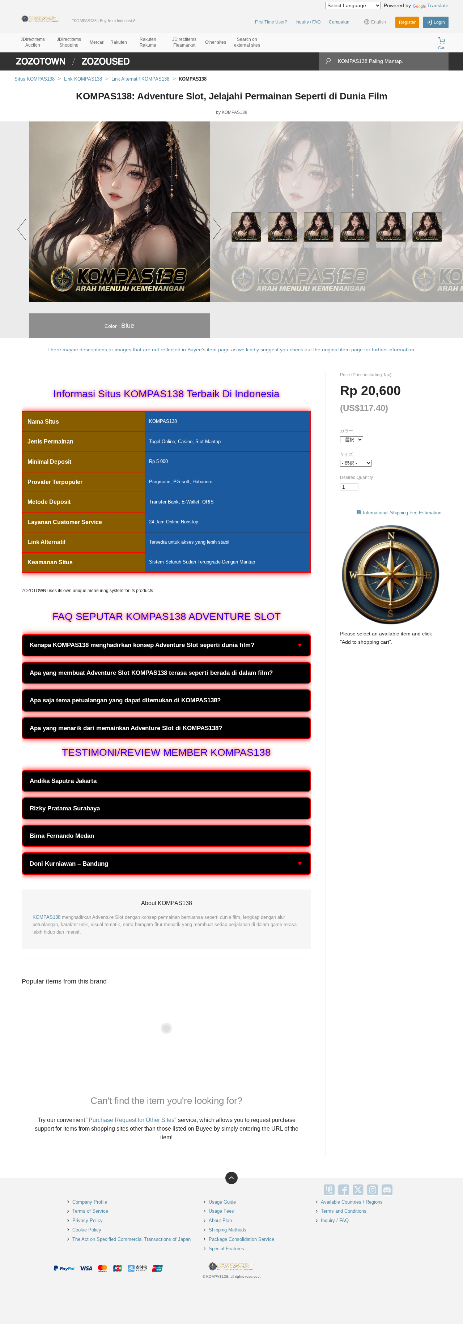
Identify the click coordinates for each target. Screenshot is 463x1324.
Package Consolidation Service (241, 1239)
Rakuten (118, 42)
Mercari (97, 42)
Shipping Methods (227, 1230)
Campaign (339, 22)
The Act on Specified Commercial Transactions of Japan (131, 1239)
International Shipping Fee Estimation (402, 512)
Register (407, 22)
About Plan (220, 1220)
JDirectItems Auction (33, 42)
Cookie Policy (86, 1230)
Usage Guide (222, 1202)
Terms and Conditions (343, 1211)
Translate (438, 5)
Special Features (226, 1248)
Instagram (372, 1189)
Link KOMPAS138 (83, 79)
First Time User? (271, 22)
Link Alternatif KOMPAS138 (140, 79)
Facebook (343, 1189)
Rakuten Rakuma (148, 42)
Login (439, 22)
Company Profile (89, 1202)
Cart (442, 48)
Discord (387, 1189)
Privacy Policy (87, 1220)
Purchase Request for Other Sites (131, 1120)
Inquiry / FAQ (308, 22)
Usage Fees (221, 1211)
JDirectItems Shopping (69, 42)
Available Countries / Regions (352, 1202)
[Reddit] (401, 1189)
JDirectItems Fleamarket (184, 42)
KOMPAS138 (46, 917)
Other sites (215, 42)
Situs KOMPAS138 (34, 79)
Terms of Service (90, 1211)
